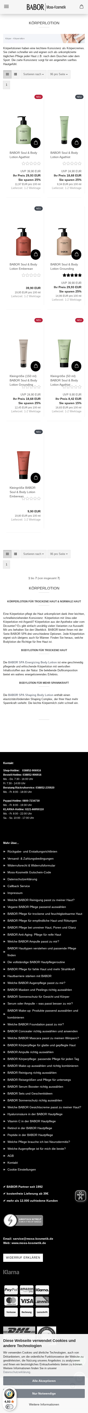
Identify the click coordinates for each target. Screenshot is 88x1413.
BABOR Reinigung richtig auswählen (32, 1072)
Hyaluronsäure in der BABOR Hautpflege (35, 1114)
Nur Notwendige (44, 1393)
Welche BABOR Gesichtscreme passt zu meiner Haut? (44, 1107)
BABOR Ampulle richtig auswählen (30, 1052)
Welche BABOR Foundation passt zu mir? (35, 1024)
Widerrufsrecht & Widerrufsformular (31, 865)
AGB (10, 1155)
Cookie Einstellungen (21, 1169)
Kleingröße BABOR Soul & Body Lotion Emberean (22, 492)
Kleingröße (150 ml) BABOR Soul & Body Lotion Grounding (23, 380)
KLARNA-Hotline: (14, 809)
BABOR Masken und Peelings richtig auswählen (39, 989)
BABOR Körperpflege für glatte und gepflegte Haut (41, 1045)
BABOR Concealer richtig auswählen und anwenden (42, 1031)
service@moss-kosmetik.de (33, 1238)
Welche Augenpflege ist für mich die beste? (36, 1148)
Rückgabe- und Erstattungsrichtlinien (32, 851)
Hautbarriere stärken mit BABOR (29, 976)
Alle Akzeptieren (44, 1381)
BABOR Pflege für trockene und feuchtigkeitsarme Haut (44, 913)
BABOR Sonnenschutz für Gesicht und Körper (38, 996)
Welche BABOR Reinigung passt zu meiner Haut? (41, 900)
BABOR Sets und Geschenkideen (30, 1093)
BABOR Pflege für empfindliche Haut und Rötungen (42, 920)
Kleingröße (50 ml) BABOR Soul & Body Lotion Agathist (64, 380)
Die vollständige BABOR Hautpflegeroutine (36, 962)
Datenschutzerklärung (16, 1372)
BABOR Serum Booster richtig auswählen (35, 1086)
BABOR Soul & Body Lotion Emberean (23, 266)
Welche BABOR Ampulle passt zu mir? (33, 941)
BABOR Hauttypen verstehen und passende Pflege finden (41, 952)
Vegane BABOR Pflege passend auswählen (36, 907)
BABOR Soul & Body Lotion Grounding (64, 266)
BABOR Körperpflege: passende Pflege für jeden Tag (43, 1059)
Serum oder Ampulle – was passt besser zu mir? (40, 1003)
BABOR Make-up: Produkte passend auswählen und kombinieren (42, 1014)
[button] (7, 74)
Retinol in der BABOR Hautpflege (29, 1128)
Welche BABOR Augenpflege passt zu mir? (36, 983)
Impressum (15, 893)
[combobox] (34, 74)
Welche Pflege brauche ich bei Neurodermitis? (38, 1141)
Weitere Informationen (44, 1404)
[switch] (9, 1406)
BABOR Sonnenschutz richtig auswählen (34, 1100)
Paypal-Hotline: (12, 800)
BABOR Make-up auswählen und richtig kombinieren (42, 1065)
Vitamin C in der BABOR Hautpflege (31, 1121)
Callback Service (18, 886)
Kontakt (12, 1162)
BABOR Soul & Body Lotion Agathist (23, 155)
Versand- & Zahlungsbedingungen (30, 858)
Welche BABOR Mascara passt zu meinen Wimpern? (43, 1038)
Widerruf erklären (23, 1257)
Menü (6, 6)
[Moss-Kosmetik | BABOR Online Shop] (44, 7)
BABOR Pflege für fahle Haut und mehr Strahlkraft (41, 969)
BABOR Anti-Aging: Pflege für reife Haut (34, 934)
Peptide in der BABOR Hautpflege (30, 1135)
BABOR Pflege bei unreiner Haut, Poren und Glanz (41, 927)
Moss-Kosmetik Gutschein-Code (29, 872)
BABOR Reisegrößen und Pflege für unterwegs (39, 1079)
